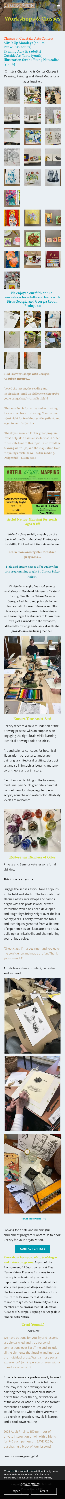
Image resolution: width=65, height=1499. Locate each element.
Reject (16, 1491)
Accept (44, 1491)
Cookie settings (30, 1484)
